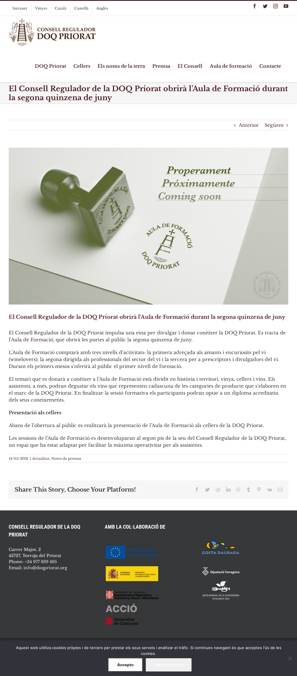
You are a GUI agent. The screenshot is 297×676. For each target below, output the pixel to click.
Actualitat (41, 458)
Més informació (169, 664)
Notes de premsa (66, 458)
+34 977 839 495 (41, 561)
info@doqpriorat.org (45, 567)
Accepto (125, 664)
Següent (274, 125)
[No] (290, 658)
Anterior (249, 125)
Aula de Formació (32, 339)
